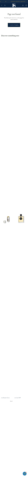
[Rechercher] (5, 5)
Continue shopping (14, 25)
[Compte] (23, 5)
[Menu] (1, 5)
